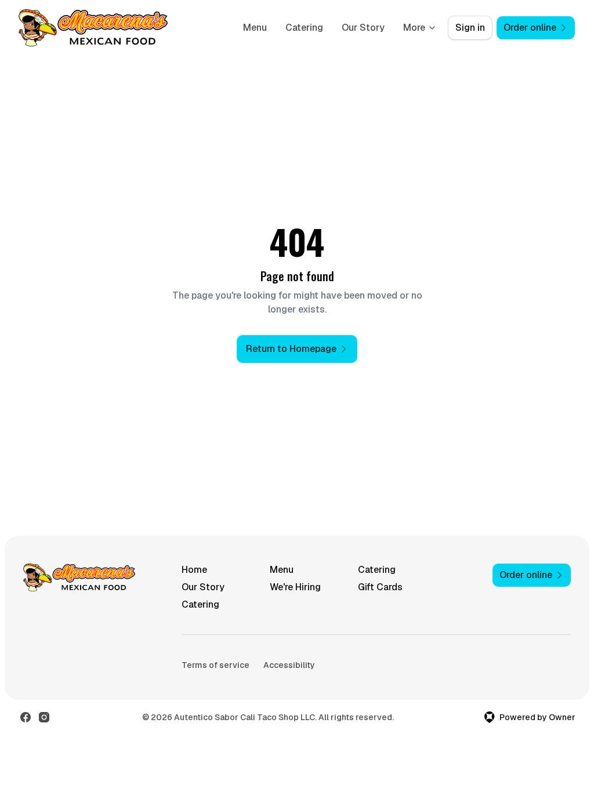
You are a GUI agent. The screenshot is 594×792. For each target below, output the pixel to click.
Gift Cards (380, 587)
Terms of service (215, 665)
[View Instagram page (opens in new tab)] (44, 717)
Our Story (363, 27)
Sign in (470, 27)
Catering (304, 27)
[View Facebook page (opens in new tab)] (25, 717)
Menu (255, 27)
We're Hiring (295, 587)
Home (194, 570)
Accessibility (289, 665)
